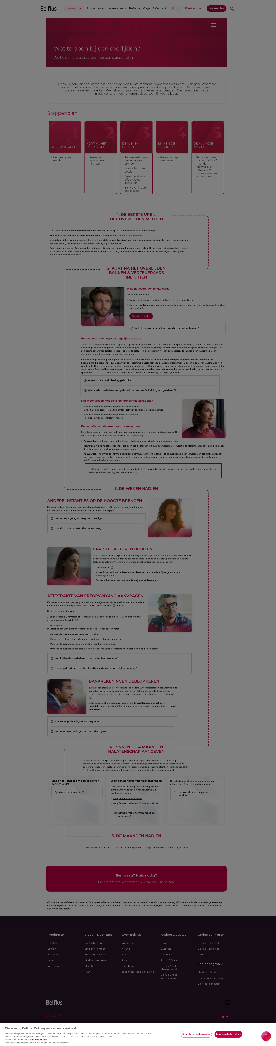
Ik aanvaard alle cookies (228, 1034)
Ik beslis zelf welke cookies (196, 1034)
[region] (138, 1034)
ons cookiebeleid (38, 1039)
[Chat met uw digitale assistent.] (266, 1036)
